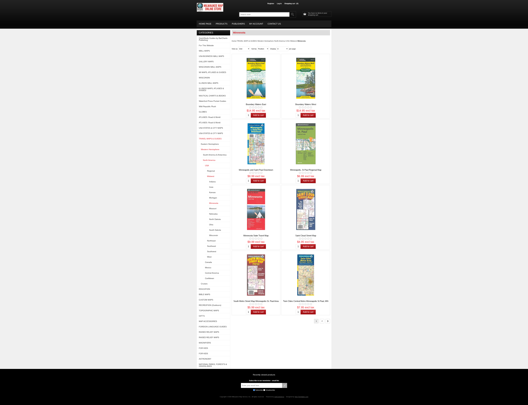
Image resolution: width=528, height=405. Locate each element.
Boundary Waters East (256, 104)
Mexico (208, 267)
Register (270, 4)
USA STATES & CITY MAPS (211, 128)
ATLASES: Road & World (209, 117)
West (209, 257)
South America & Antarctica (214, 155)
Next (328, 321)
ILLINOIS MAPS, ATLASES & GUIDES (211, 89)
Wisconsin (213, 235)
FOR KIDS (203, 348)
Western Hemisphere (265, 41)
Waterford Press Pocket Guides (212, 101)
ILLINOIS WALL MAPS (208, 83)
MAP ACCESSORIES (208, 321)
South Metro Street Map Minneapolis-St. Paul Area (256, 301)
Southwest (211, 251)
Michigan (213, 198)
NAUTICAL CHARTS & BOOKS (212, 96)
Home (234, 41)
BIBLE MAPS (204, 294)
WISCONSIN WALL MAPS (210, 67)
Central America (212, 273)
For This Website (206, 45)
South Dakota (215, 230)
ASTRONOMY (205, 359)
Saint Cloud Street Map (305, 235)
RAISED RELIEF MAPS (209, 332)
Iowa (211, 187)
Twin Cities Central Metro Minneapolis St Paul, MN (305, 301)
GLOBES (203, 112)
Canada (208, 262)
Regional (211, 171)
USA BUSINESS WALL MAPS (211, 56)
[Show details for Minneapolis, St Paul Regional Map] (305, 143)
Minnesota (213, 203)
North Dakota (215, 219)
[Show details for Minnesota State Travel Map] (256, 209)
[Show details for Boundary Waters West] (305, 78)
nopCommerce (279, 397)
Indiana (212, 182)
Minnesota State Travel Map (256, 235)
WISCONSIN (204, 78)
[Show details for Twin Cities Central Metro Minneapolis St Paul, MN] (305, 275)
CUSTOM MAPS (206, 300)
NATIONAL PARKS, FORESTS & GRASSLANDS (213, 365)
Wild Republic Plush (207, 106)
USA (287, 41)
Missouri (212, 208)
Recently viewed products (264, 375)
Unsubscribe (270, 390)
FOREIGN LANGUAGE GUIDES (213, 327)
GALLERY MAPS (206, 61)
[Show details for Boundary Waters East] (256, 78)
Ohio (211, 225)
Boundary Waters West (305, 104)
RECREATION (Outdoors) (210, 305)
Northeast (211, 241)
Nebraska (213, 214)
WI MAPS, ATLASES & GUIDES (212, 72)
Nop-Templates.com (301, 397)
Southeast (211, 246)
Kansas (212, 192)
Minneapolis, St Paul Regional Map (305, 170)
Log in (279, 4)
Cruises (204, 284)
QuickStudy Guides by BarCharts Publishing (213, 39)
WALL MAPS (204, 51)
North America (279, 41)
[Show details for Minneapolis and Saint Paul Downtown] (256, 143)
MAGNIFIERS (205, 343)
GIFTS (202, 316)
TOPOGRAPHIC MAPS (209, 310)
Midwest (293, 41)
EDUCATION (204, 289)
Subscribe (259, 390)
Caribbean (209, 278)
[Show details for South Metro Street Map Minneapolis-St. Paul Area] (256, 275)
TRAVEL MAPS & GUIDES (247, 41)
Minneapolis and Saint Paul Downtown (256, 170)
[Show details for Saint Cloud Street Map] (305, 209)
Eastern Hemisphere (210, 144)
